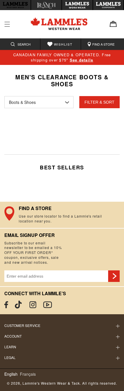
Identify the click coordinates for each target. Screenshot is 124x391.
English (11, 374)
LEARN (10, 346)
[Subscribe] (114, 276)
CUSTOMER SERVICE (22, 325)
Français (28, 374)
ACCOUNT (13, 336)
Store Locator (62, 215)
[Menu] (7, 24)
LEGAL (10, 357)
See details (81, 60)
